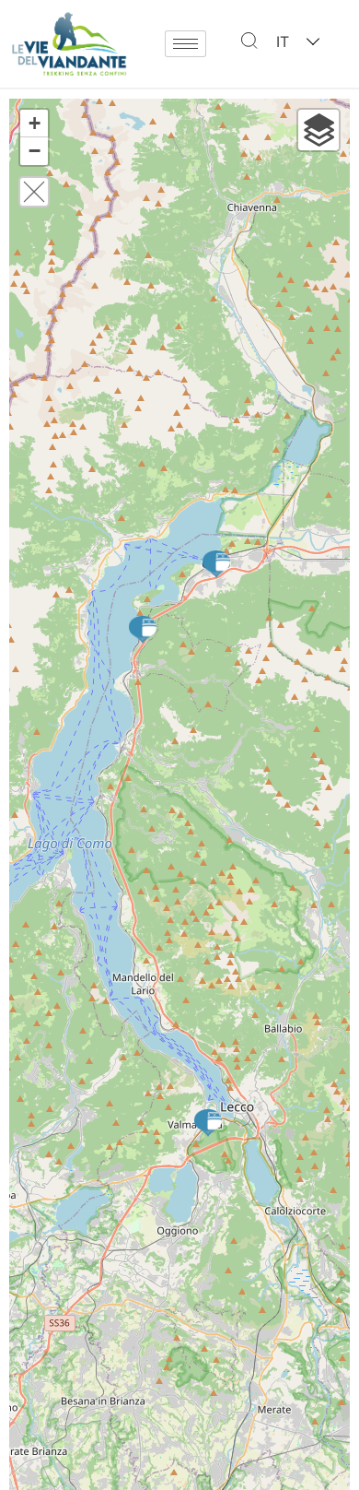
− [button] (35, 150)
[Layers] (318, 130)
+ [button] (35, 123)
